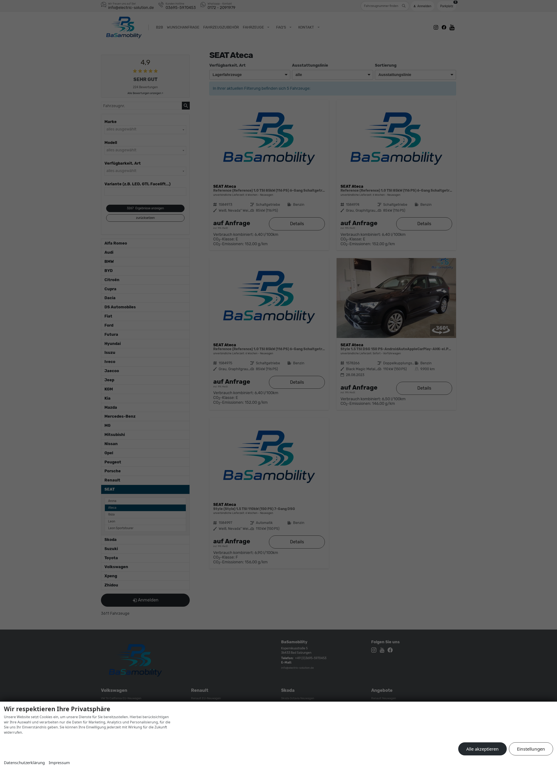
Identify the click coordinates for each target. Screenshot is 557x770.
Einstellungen (531, 749)
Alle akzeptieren (482, 749)
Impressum (59, 762)
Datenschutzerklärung (24, 762)
